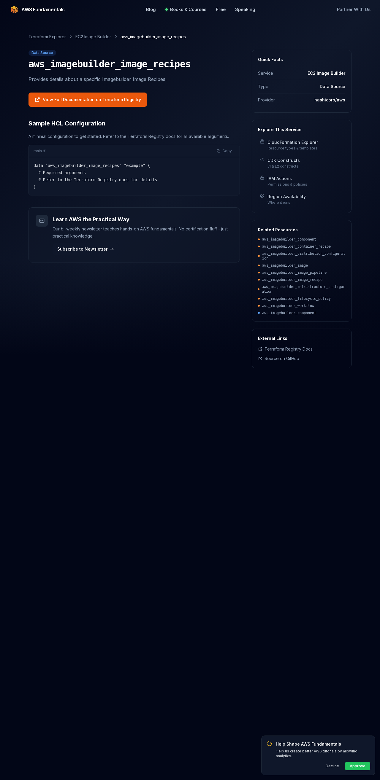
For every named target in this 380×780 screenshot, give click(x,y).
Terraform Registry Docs (289, 348)
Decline (332, 766)
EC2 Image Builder (93, 36)
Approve (357, 766)
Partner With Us (353, 9)
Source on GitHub (282, 358)
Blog (151, 9)
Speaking (245, 9)
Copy (227, 151)
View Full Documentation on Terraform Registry (92, 99)
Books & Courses (188, 9)
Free (221, 9)
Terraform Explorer (47, 36)
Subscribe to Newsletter (82, 248)
